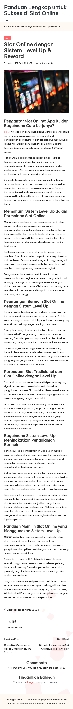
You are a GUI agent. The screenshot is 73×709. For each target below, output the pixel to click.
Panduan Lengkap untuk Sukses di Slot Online (35, 10)
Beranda (8, 26)
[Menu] (8, 21)
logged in (32, 682)
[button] (15, 627)
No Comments (46, 63)
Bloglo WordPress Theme (51, 703)
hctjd (12, 621)
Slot (7, 38)
